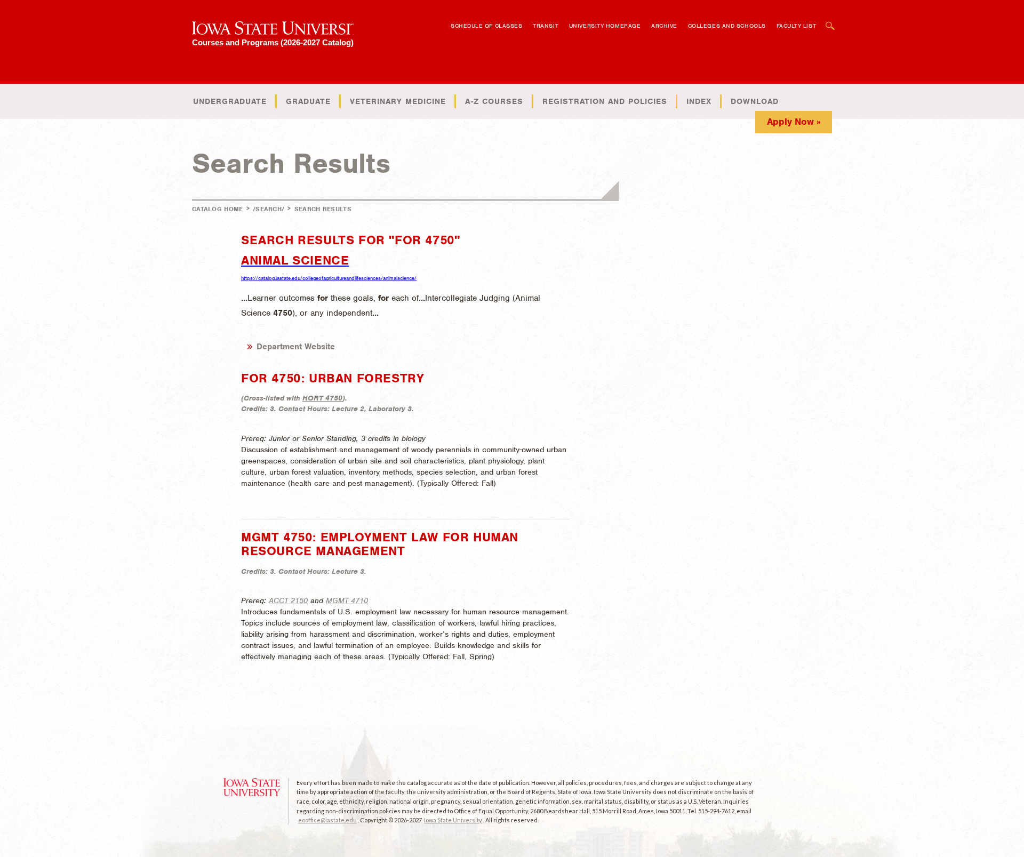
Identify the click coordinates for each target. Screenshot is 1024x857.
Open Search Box (830, 20)
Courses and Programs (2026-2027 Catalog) (273, 42)
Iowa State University (453, 819)
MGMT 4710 (347, 600)
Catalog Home (217, 209)
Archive (664, 25)
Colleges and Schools (727, 25)
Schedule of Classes (486, 25)
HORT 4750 (322, 398)
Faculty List (797, 25)
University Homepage (605, 25)
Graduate (308, 101)
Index (698, 101)
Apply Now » (794, 121)
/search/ (268, 209)
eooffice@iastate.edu (327, 819)
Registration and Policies (604, 101)
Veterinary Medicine (398, 101)
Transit (545, 25)
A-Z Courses (494, 101)
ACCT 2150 (288, 600)
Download (755, 101)
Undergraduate (230, 101)
